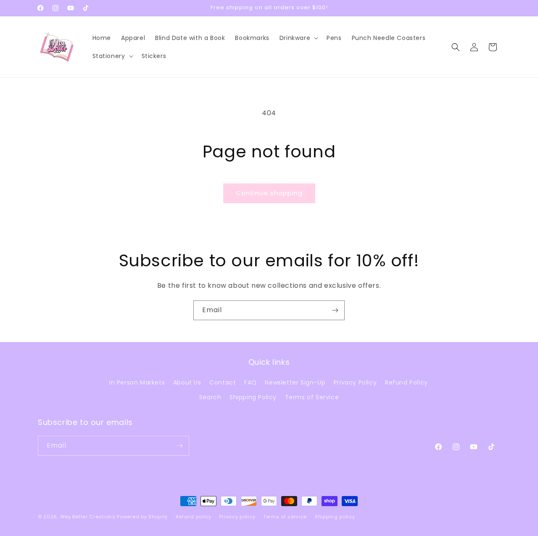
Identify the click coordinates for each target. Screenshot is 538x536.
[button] (298, 38)
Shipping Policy (253, 397)
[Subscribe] (335, 310)
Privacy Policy (355, 382)
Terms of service (285, 516)
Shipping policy (335, 516)
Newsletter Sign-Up (295, 382)
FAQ (250, 382)
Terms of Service (312, 397)
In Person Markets (137, 382)
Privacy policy (237, 516)
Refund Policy (406, 382)
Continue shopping (269, 192)
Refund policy (193, 516)
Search (210, 397)
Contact (222, 382)
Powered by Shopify (142, 516)
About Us (187, 382)
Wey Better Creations (88, 516)
